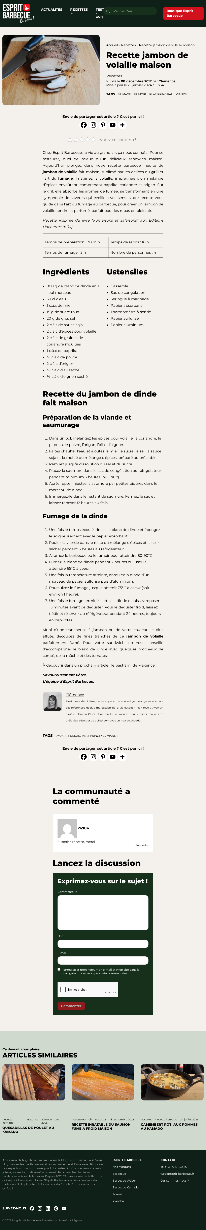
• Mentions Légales (69, 1220)
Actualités (51, 10)
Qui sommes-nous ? (175, 1180)
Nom (61, 936)
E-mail (62, 953)
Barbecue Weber (124, 1180)
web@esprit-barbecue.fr (177, 1174)
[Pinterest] (103, 124)
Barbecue (119, 1174)
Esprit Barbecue (67, 152)
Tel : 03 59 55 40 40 (174, 1167)
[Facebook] (83, 124)
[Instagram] (93, 124)
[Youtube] (112, 124)
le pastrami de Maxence (132, 665)
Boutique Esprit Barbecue (180, 13)
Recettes (79, 10)
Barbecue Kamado (125, 1187)
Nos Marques (121, 1167)
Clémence (75, 695)
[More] (122, 124)
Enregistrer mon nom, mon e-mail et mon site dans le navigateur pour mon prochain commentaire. (101, 971)
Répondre (141, 845)
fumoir (140, 94)
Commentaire (67, 892)
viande (181, 94)
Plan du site (49, 1220)
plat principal (161, 94)
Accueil (112, 45)
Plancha (118, 1201)
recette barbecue (124, 165)
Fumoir (117, 1194)
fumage (124, 94)
